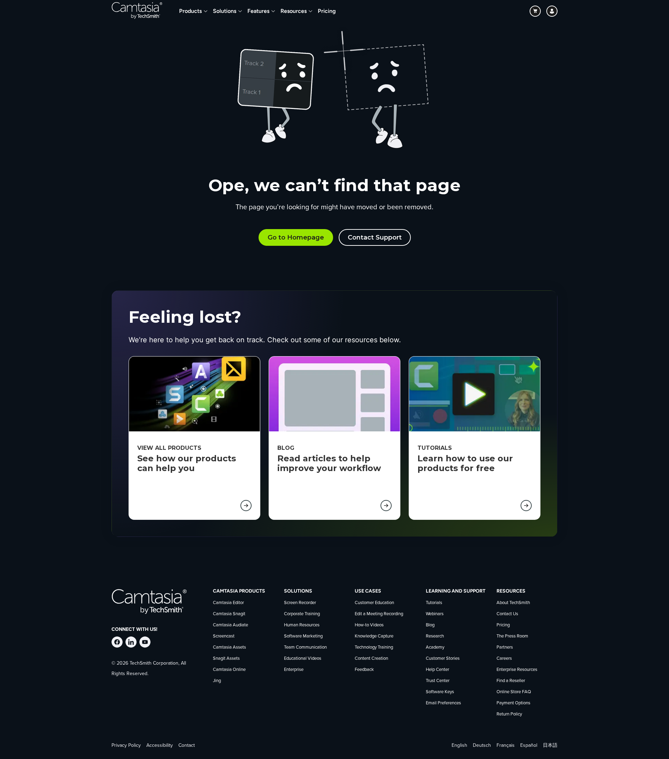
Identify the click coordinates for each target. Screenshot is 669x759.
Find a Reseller (511, 681)
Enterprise (293, 669)
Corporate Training (302, 614)
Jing (217, 681)
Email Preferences (443, 703)
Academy (435, 647)
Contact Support (375, 237)
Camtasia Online (229, 669)
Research (435, 636)
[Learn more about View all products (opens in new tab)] (246, 505)
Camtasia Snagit (229, 614)
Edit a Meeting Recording (379, 614)
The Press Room (512, 636)
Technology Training (374, 647)
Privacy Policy (126, 745)
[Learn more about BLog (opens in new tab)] (386, 505)
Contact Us (507, 614)
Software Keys (440, 692)
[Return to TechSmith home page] (137, 11)
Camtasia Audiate (230, 625)
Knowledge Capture (374, 636)
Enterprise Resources (517, 669)
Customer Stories (443, 658)
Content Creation (371, 658)
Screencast (223, 636)
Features (258, 11)
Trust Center (437, 681)
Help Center (437, 669)
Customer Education (374, 603)
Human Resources (302, 625)
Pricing (327, 11)
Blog (430, 625)
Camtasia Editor (228, 603)
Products (190, 11)
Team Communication (305, 647)
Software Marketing (303, 636)
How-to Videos (369, 625)
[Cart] (535, 11)
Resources (293, 11)
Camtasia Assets (229, 647)
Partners (505, 647)
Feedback (364, 669)
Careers (504, 658)
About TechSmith (513, 603)
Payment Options (513, 703)
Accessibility (159, 745)
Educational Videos (302, 658)
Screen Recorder (300, 603)
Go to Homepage (296, 237)
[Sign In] (552, 11)
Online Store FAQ (514, 692)
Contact (186, 745)
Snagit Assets (226, 658)
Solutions (224, 11)
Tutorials (434, 603)
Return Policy (509, 714)
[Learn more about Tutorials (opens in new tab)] (526, 505)
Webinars (435, 614)
